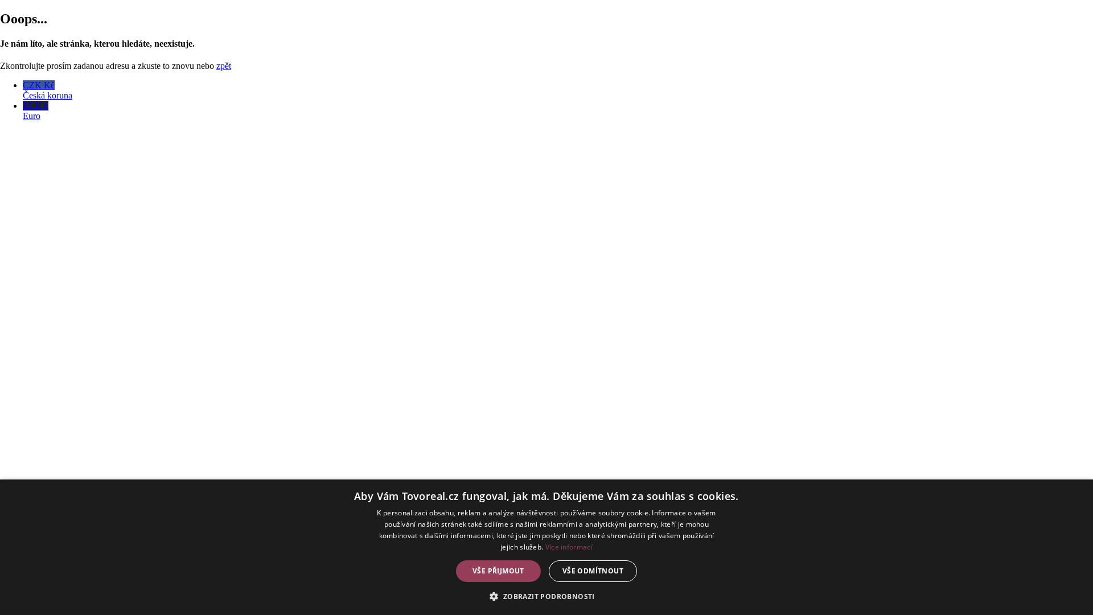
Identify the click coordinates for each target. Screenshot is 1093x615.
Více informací (569, 547)
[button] (546, 596)
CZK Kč (47, 90)
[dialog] (546, 547)
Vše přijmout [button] (498, 571)
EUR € (35, 111)
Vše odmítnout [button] (592, 571)
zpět (223, 66)
